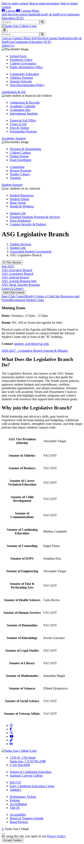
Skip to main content (15, 3)
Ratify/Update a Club (39, 296)
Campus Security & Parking (28, 224)
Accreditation (18, 804)
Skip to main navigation (44, 3)
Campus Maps (29, 10)
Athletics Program (21, 77)
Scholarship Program (23, 131)
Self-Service (9, 14)
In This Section (12, 262)
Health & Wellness (22, 206)
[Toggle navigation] (4, 30)
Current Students (28, 14)
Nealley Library (20, 174)
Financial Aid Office (23, 120)
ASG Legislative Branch (17, 273)
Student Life (18, 213)
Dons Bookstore (20, 220)
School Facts (18, 56)
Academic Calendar (22, 106)
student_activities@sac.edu (31, 343)
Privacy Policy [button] (56, 836)
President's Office (21, 59)
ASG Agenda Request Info (19, 281)
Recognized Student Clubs (27, 300)
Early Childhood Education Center (32, 786)
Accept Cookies (12, 840)
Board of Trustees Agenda (26, 818)
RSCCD (15, 782)
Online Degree (19, 156)
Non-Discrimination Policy (27, 85)
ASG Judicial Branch (15, 277)
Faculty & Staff (49, 14)
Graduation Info (20, 110)
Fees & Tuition (19, 127)
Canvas (10, 10)
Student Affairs (19, 199)
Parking (15, 800)
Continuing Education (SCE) (32, 42)
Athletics (15, 789)
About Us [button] (8, 45)
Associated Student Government (30, 251)
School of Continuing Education (30, 772)
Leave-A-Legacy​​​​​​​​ (13, 288)
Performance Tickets (23, 796)
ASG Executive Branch (17, 270)
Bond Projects (19, 822)
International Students (24, 113)
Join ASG (8, 266)
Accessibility (18, 814)
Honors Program (20, 170)
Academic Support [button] (14, 138)
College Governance (23, 63)
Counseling (17, 167)
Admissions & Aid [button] (13, 92)
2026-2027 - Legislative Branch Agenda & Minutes (35, 350)
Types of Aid (18, 124)
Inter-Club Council (13, 292)
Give (62, 14)
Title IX (15, 807)
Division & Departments (25, 149)
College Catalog (20, 152)
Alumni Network (21, 81)
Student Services (20, 244)
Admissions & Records (25, 102)
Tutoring (15, 178)
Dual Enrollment (20, 160)
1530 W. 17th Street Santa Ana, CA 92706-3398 (28, 759)
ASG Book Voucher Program (21, 284)
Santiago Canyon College (26, 775)
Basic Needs (18, 202)
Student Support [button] (12, 184)
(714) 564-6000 (20, 765)
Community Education (24, 74)
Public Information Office (26, 67)
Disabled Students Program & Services (35, 217)
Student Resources (22, 195)
